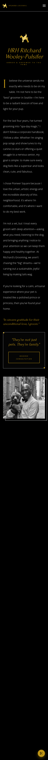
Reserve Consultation (24, 357)
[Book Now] (41, 753)
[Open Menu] (44, 5)
